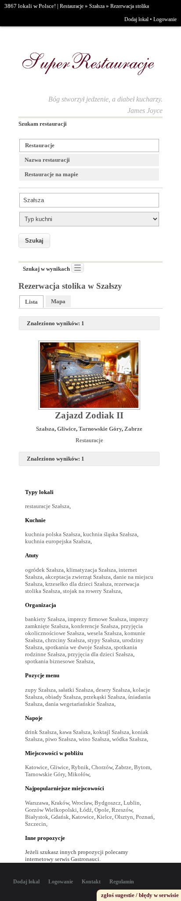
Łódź (86, 810)
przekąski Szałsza (104, 697)
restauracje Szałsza (47, 506)
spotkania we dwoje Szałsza (78, 647)
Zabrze (133, 428)
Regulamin (121, 882)
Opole (101, 810)
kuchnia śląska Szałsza (110, 534)
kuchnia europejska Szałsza (57, 541)
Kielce (104, 817)
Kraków (60, 802)
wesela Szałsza (104, 633)
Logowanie (165, 19)
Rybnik (80, 767)
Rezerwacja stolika (129, 6)
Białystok (36, 817)
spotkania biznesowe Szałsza (59, 661)
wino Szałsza (94, 739)
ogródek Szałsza (44, 570)
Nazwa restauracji (47, 159)
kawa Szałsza (74, 732)
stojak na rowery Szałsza (92, 591)
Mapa (58, 301)
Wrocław (82, 802)
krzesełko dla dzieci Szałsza (78, 584)
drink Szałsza (41, 732)
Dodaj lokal (136, 19)
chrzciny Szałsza (65, 640)
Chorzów (101, 767)
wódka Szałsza (129, 739)
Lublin (131, 802)
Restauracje (71, 6)
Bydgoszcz (107, 802)
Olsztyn (124, 817)
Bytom (142, 767)
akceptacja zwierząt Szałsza (78, 577)
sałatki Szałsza (75, 690)
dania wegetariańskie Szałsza (79, 704)
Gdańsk (60, 817)
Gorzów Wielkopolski (51, 810)
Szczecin (35, 824)
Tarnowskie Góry (100, 428)
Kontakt (91, 882)
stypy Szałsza (103, 640)
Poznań (144, 817)
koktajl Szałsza (111, 732)
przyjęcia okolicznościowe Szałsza (84, 629)
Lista (31, 301)
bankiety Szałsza (45, 619)
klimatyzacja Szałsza (91, 570)
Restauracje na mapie (51, 174)
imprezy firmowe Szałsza (97, 619)
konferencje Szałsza (94, 626)
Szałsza (97, 6)
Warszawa (36, 802)
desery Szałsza (113, 690)
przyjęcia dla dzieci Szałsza (100, 654)
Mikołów (78, 774)
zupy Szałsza (40, 690)
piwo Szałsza (60, 739)
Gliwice (66, 428)
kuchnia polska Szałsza (52, 534)
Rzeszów (122, 810)
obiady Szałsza (63, 697)
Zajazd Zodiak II (89, 415)
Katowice (36, 767)
